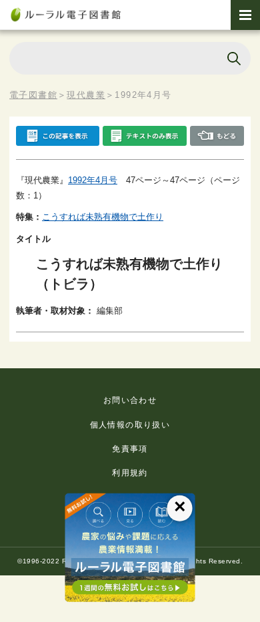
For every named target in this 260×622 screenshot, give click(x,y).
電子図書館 (33, 95)
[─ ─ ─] (245, 15)
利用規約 (130, 472)
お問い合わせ (130, 400)
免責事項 (130, 449)
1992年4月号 (92, 180)
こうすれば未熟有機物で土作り (102, 217)
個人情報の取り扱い (130, 425)
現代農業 (86, 95)
